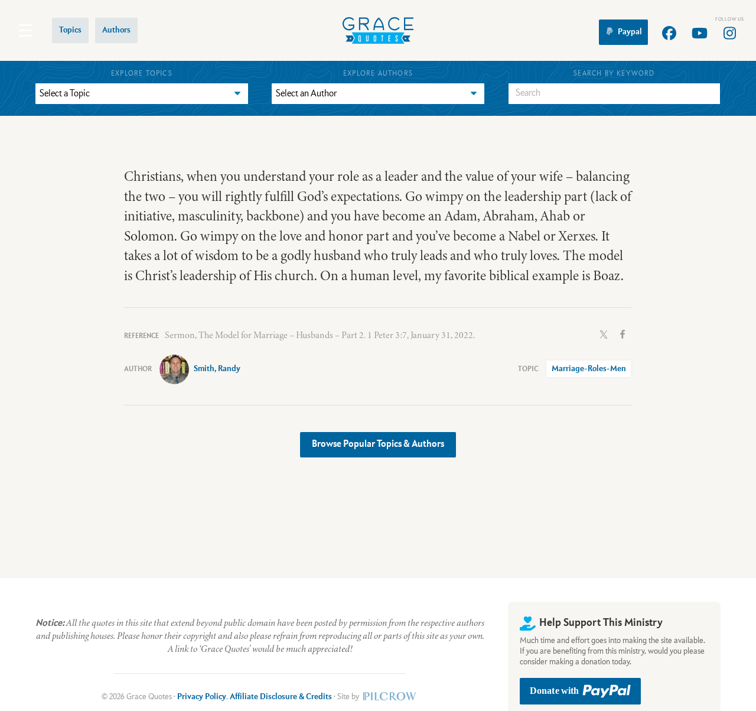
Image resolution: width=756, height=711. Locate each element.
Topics (70, 30)
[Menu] (25, 30)
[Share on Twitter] (603, 333)
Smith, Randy (217, 369)
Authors (116, 30)
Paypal (630, 32)
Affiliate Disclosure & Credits (281, 697)
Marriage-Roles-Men (589, 369)
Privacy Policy (201, 697)
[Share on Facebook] (622, 333)
